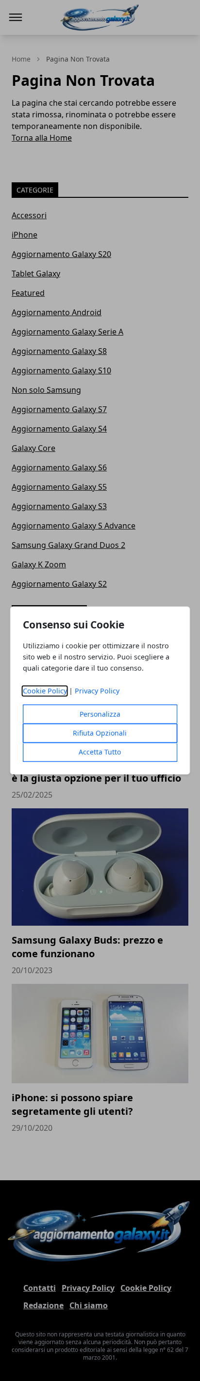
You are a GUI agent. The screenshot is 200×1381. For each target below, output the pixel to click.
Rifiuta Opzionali (100, 733)
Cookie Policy (45, 691)
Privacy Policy (97, 691)
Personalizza (100, 714)
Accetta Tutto (100, 752)
